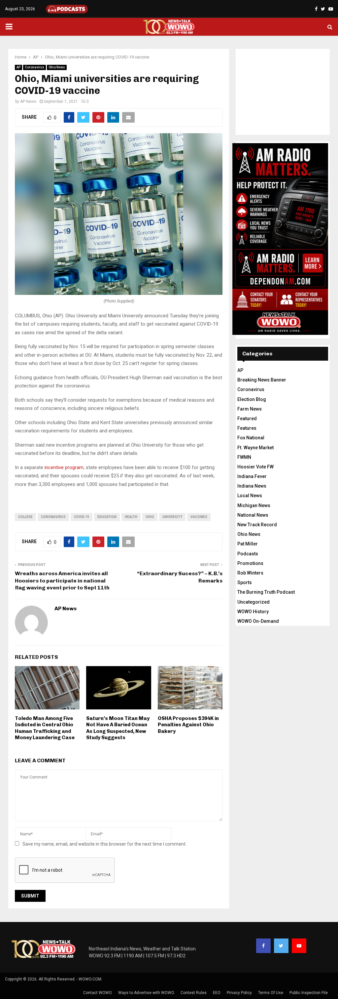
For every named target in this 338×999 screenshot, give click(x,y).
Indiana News (251, 486)
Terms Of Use (270, 992)
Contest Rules (194, 992)
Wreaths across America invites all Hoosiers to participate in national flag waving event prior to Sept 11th (62, 580)
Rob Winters (250, 573)
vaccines (198, 517)
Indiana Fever (252, 476)
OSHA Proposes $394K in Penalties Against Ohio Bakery (188, 724)
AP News (28, 101)
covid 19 (81, 517)
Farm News (249, 409)
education (107, 517)
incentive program (64, 467)
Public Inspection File (308, 992)
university (172, 517)
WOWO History (253, 611)
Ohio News (57, 67)
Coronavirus (34, 67)
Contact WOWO (97, 992)
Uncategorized (253, 602)
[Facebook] (263, 946)
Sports (244, 582)
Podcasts (247, 553)
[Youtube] (299, 946)
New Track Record (257, 524)
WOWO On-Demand (258, 621)
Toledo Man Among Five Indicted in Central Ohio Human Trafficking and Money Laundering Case (45, 728)
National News (252, 515)
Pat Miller (247, 543)
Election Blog (251, 399)
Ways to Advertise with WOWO (146, 992)
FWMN (244, 457)
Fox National (250, 437)
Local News (249, 495)
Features (246, 428)
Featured (247, 418)
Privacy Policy (239, 992)
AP (18, 67)
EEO (216, 992)
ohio (150, 517)
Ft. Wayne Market (255, 447)
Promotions (250, 563)
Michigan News (253, 505)
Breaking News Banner (261, 379)
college (25, 517)
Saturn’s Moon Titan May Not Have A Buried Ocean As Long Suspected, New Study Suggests (118, 728)
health (131, 517)
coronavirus (53, 517)
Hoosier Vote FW (255, 466)
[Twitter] (281, 946)
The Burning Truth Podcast (266, 592)
